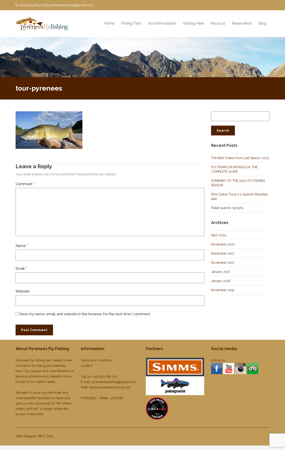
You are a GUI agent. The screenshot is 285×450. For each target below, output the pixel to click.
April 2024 (218, 235)
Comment (25, 184)
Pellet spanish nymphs (227, 208)
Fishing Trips (131, 23)
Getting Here (193, 23)
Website (23, 291)
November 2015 (222, 290)
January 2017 (220, 272)
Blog (262, 23)
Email (21, 268)
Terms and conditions (96, 360)
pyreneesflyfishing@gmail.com (71, 5)
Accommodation (162, 23)
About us (217, 23)
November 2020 (223, 244)
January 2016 (220, 281)
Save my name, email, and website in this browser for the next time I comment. (85, 314)
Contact (86, 365)
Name (22, 246)
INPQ (41, 436)
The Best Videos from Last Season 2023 (240, 158)
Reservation (242, 23)
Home (109, 23)
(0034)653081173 (31, 5)
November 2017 (222, 262)
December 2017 (222, 253)
